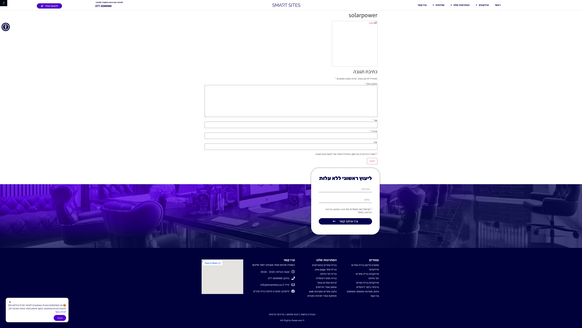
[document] (291, 164)
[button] (10, 302)
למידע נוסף (60, 311)
